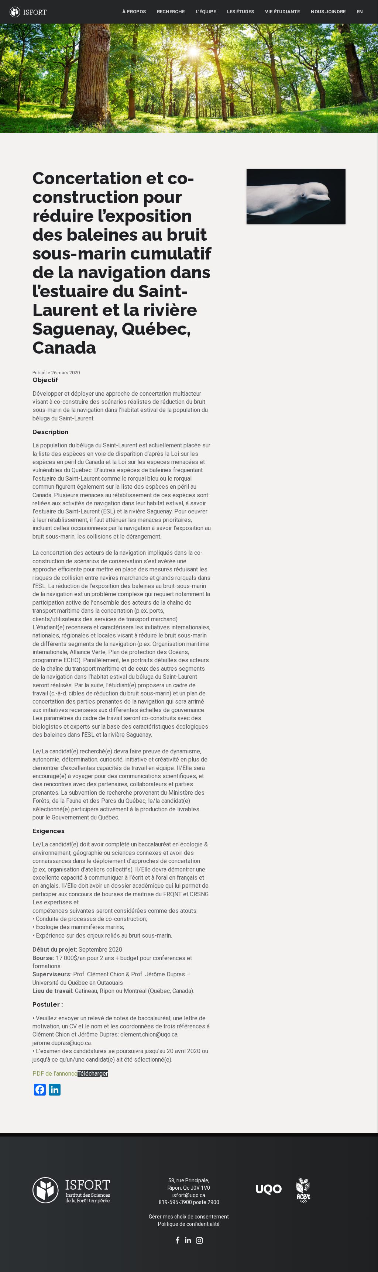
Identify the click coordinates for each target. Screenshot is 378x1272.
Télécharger (93, 1073)
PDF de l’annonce (55, 1073)
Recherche (171, 11)
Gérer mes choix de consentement (189, 1217)
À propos (134, 11)
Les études (240, 11)
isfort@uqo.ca (188, 1195)
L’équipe (206, 11)
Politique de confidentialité (189, 1224)
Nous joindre (328, 11)
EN (360, 11)
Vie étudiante (282, 11)
